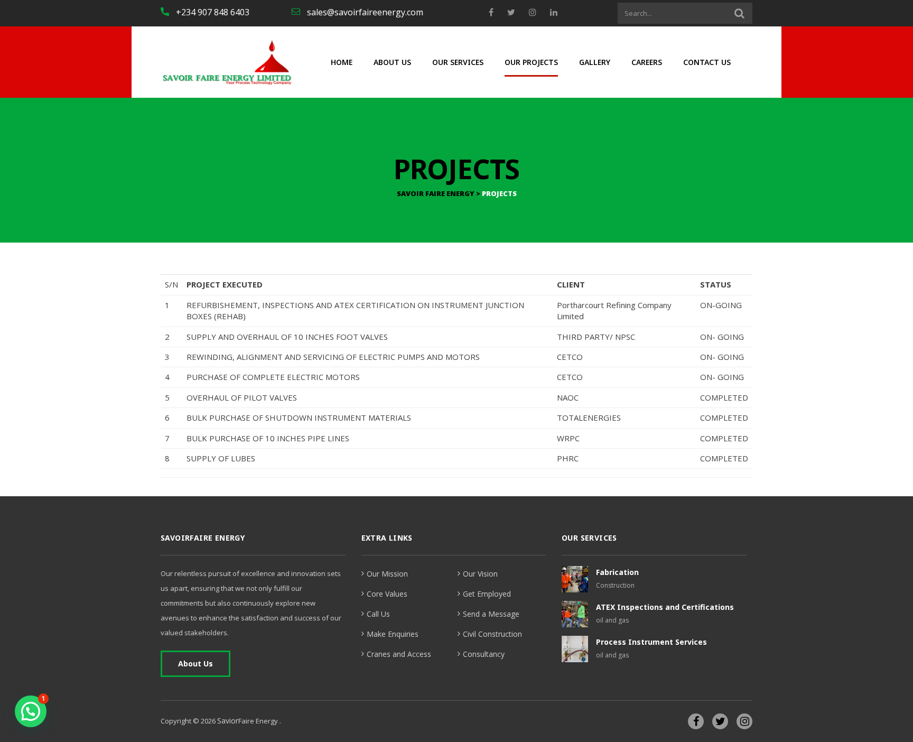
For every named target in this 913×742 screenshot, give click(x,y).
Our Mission (387, 574)
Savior (227, 721)
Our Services (457, 62)
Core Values (387, 594)
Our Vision (480, 574)
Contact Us (707, 62)
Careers (646, 62)
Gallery (594, 62)
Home (341, 62)
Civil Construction (492, 634)
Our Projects (531, 62)
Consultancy (484, 654)
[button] (30, 711)
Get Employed (487, 594)
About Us (392, 62)
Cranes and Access (399, 654)
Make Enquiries (392, 634)
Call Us (378, 614)
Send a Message (491, 614)
